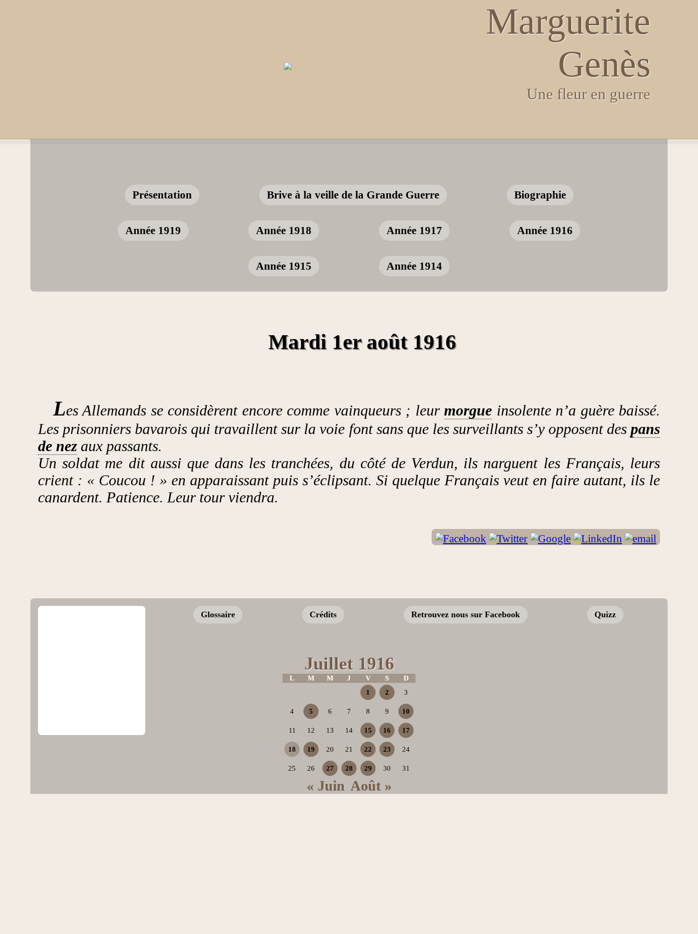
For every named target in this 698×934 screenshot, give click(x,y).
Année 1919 (153, 230)
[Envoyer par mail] (640, 539)
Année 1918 (283, 230)
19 (311, 749)
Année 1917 (414, 230)
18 (292, 749)
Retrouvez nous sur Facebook (465, 614)
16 (387, 730)
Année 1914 (414, 266)
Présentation (162, 195)
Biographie (540, 195)
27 (330, 768)
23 (387, 749)
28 (349, 768)
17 (406, 730)
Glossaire (218, 614)
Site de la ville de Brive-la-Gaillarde (94, 702)
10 (406, 711)
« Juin (326, 785)
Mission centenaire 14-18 (583, 720)
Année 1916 (545, 230)
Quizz (605, 614)
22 (368, 749)
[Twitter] (508, 539)
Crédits (323, 614)
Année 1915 (283, 266)
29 (368, 768)
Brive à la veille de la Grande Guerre (353, 195)
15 (368, 730)
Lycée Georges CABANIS (91, 638)
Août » (371, 785)
